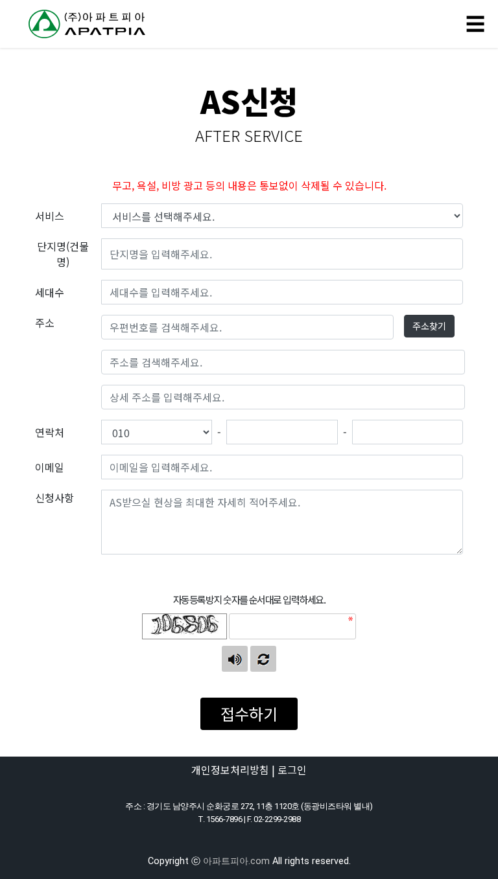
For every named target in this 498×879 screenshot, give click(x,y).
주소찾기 (429, 325)
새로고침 (263, 659)
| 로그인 (289, 769)
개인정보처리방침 (230, 769)
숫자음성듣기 (235, 659)
